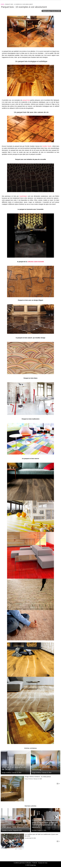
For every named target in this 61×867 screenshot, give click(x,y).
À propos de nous (42, 862)
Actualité (27, 838)
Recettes (34, 830)
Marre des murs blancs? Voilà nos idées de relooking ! (44, 767)
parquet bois (26, 100)
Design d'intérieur (36, 772)
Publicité (34, 862)
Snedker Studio (46, 146)
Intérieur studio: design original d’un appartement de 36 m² (14, 767)
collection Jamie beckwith (35, 261)
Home (2, 4)
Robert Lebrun (47, 11)
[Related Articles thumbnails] (12, 788)
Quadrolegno (23, 196)
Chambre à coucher (7, 830)
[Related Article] (45, 762)
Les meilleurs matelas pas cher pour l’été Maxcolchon (15, 826)
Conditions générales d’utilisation (22, 862)
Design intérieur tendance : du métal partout (38, 776)
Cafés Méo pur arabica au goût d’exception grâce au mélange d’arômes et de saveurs (45, 823)
